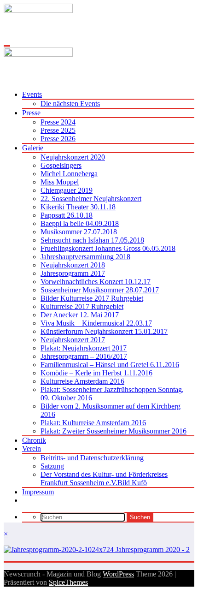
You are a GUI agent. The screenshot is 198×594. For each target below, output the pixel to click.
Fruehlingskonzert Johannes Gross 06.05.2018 (108, 248)
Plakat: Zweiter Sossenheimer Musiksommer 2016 (113, 431)
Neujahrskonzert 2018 (73, 265)
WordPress (118, 574)
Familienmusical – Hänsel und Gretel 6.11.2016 (110, 364)
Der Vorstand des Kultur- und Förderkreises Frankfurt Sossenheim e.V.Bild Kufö (104, 478)
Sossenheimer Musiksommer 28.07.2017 (100, 290)
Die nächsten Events (70, 103)
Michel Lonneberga (69, 174)
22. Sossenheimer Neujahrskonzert (91, 198)
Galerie (32, 148)
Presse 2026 (58, 139)
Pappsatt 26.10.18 (67, 215)
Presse (31, 113)
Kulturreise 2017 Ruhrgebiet (82, 306)
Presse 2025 (58, 130)
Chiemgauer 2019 (67, 190)
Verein (31, 448)
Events (32, 94)
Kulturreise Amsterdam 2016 (82, 381)
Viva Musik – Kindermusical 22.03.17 (96, 323)
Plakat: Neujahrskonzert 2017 (84, 348)
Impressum (38, 492)
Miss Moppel (60, 182)
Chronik (34, 440)
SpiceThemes (68, 582)
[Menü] (7, 46)
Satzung (52, 466)
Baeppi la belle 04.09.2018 (80, 223)
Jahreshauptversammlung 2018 (85, 257)
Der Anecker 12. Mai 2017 (80, 315)
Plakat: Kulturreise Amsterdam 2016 (93, 423)
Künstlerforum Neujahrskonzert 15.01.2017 (104, 331)
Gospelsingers (61, 165)
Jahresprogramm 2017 (73, 273)
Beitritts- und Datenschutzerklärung (92, 458)
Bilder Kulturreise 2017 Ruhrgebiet (92, 298)
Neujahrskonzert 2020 (73, 157)
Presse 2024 (58, 122)
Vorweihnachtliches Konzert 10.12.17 (96, 281)
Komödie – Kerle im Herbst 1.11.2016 (96, 373)
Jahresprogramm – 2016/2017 (84, 356)
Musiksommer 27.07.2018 (79, 232)
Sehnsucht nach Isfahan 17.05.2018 (92, 240)
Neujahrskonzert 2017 (73, 340)
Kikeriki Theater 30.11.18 (78, 207)
